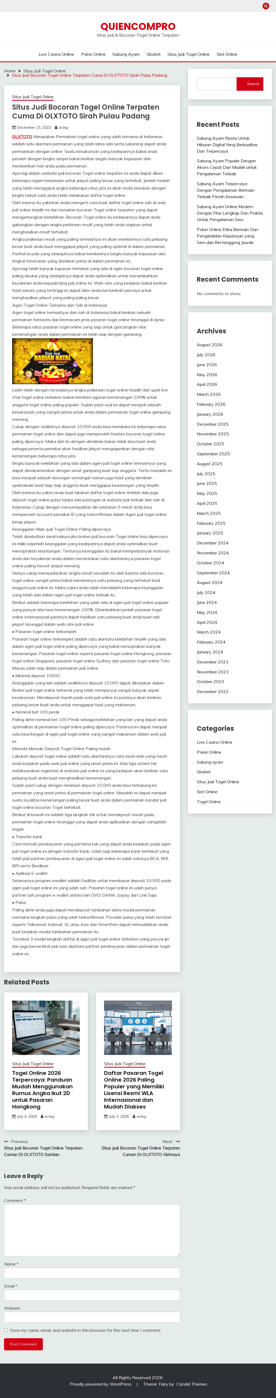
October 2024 (210, 562)
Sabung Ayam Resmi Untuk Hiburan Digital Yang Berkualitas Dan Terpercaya (227, 144)
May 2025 (207, 493)
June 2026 (207, 364)
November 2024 (213, 552)
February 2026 (211, 404)
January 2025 (210, 533)
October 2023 (210, 681)
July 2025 (206, 473)
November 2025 (213, 433)
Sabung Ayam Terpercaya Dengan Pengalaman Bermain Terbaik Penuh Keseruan (225, 190)
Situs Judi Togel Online (188, 54)
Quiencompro (138, 26)
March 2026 (209, 394)
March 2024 (209, 632)
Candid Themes (192, 1384)
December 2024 (213, 543)
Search (253, 83)
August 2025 (209, 463)
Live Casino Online (56, 54)
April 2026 (207, 384)
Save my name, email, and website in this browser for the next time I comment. (85, 1330)
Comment (15, 1200)
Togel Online (209, 801)
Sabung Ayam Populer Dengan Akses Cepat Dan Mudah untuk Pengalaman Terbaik (227, 167)
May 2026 (207, 374)
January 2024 (210, 652)
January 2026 (210, 414)
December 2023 (213, 662)
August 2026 (209, 344)
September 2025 (213, 453)
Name (11, 1264)
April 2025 (207, 503)
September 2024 (213, 572)
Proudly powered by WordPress (101, 1384)
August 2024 (209, 582)
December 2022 (213, 691)
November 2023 (213, 671)
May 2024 (207, 612)
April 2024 (207, 622)
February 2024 (211, 642)
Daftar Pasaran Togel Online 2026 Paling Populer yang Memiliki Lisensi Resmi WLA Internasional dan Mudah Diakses (134, 1089)
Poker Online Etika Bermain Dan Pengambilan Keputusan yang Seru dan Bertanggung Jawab (227, 236)
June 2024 (207, 602)
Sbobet (154, 54)
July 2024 (206, 592)
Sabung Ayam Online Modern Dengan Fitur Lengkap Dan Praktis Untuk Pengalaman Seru (230, 213)
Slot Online (227, 54)
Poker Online (93, 54)
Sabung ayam (126, 54)
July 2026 (206, 354)
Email (10, 1286)
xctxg (63, 127)
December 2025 (213, 424)
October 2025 (210, 443)
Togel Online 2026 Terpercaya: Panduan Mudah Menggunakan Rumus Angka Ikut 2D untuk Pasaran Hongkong (42, 1089)
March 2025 (209, 513)
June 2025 (207, 483)
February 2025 (211, 523)
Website (12, 1308)
